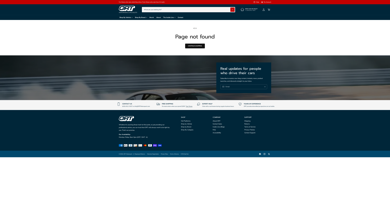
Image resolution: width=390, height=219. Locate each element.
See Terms (189, 106)
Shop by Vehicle (186, 124)
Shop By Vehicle (125, 17)
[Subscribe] (265, 86)
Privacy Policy (164, 154)
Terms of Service (250, 127)
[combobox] (188, 9)
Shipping (247, 121)
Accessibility (217, 133)
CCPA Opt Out (184, 154)
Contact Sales (217, 124)
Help (257, 2)
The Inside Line (168, 17)
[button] (269, 9)
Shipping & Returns (139, 154)
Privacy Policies (249, 130)
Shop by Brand (186, 127)
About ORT (216, 121)
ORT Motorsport (128, 154)
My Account (267, 2)
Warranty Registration (153, 154)
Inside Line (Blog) (219, 127)
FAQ (214, 130)
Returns (247, 124)
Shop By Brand (140, 17)
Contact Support (249, 133)
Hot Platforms (185, 121)
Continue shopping (195, 46)
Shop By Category (187, 130)
